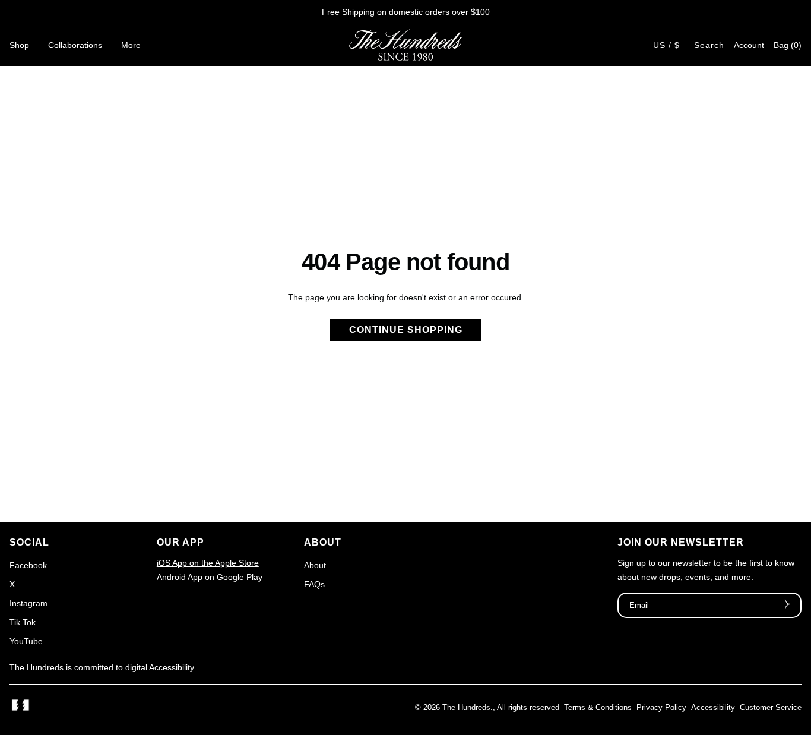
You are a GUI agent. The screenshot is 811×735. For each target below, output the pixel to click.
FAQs (314, 584)
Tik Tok (22, 622)
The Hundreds (466, 707)
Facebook (28, 565)
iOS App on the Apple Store (208, 563)
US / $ (666, 45)
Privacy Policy (661, 707)
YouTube (26, 641)
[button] (788, 45)
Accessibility (713, 707)
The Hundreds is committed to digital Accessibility (101, 667)
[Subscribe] (785, 605)
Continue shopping (405, 330)
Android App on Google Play (209, 577)
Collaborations (75, 45)
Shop (19, 45)
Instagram (28, 603)
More (131, 45)
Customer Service (771, 707)
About (315, 565)
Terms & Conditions (598, 707)
